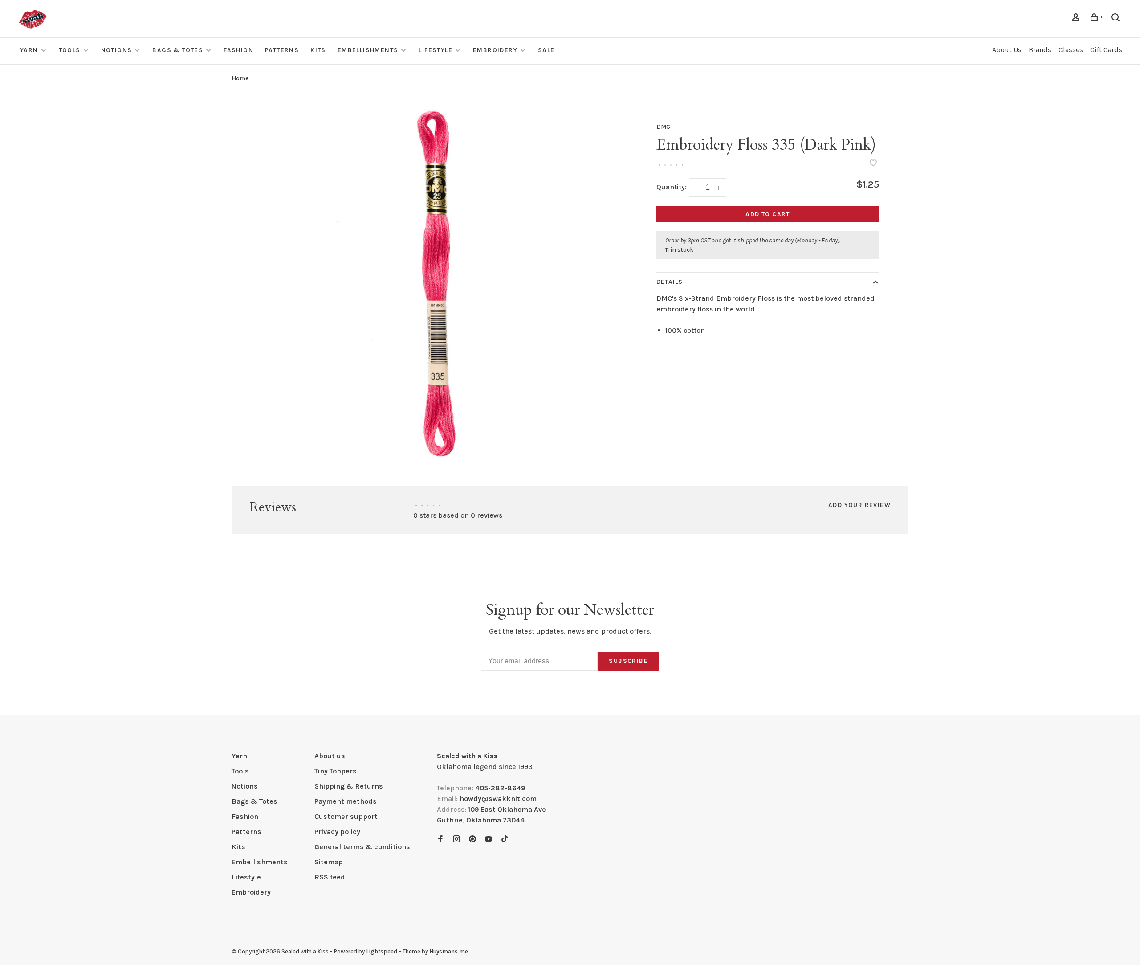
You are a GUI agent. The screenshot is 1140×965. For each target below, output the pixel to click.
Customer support (346, 816)
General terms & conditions (362, 846)
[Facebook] (440, 839)
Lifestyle (435, 50)
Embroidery (495, 50)
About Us (1007, 49)
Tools (70, 50)
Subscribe (628, 661)
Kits (318, 50)
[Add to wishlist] (873, 163)
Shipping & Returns (348, 786)
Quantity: (671, 187)
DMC (663, 127)
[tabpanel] (443, 283)
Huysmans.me (448, 951)
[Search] (1117, 19)
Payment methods (345, 801)
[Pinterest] (472, 839)
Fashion (238, 50)
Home (240, 78)
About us (329, 756)
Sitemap (328, 862)
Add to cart (767, 214)
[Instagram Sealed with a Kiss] (456, 839)
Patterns (282, 50)
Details (669, 282)
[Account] (1077, 19)
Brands (1040, 49)
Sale (546, 50)
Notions (116, 50)
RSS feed (329, 877)
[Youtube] (488, 839)
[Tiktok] (504, 839)
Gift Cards (1106, 49)
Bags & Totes (177, 50)
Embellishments (368, 50)
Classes (1071, 49)
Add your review (859, 505)
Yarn (29, 50)
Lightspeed (381, 951)
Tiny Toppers (335, 771)
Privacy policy (337, 831)
